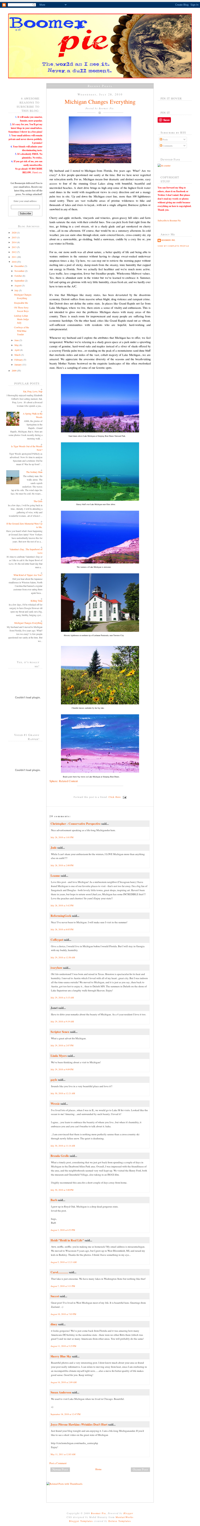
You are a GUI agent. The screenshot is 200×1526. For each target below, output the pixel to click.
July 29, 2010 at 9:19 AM (62, 1021)
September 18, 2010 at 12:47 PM (65, 1414)
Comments (167, 145)
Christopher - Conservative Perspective (76, 823)
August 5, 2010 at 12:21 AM (64, 1262)
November (19, 270)
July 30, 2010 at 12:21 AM (63, 1093)
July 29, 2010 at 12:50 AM (63, 957)
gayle (54, 1079)
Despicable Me (21, 302)
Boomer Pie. (169, 240)
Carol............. (59, 1272)
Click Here (115, 796)
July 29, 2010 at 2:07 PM (62, 1045)
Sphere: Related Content (63, 781)
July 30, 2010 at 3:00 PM (62, 1189)
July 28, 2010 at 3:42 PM (62, 905)
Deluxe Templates (119, 1520)
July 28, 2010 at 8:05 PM (62, 929)
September (19, 280)
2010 (14, 261)
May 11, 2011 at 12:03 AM (63, 1454)
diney (54, 1324)
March (17, 354)
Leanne (55, 875)
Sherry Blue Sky (61, 1356)
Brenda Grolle (60, 1156)
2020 (14, 232)
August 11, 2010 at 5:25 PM (63, 1346)
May (16, 345)
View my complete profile (173, 246)
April (17, 349)
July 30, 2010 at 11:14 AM (63, 1145)
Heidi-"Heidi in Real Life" (67, 1240)
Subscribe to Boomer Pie (169, 220)
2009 (14, 370)
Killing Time (36, 600)
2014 (14, 242)
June (16, 340)
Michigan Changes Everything (28, 622)
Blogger (128, 1513)
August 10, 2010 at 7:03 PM (63, 1314)
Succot (55, 1296)
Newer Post (60, 1469)
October (18, 275)
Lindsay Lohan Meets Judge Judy (21, 319)
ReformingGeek (61, 915)
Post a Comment (58, 1463)
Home (98, 1469)
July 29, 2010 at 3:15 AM (62, 997)
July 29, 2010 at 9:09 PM (62, 1069)
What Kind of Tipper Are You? (27, 574)
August (18, 285)
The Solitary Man (34, 471)
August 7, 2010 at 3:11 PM (63, 1286)
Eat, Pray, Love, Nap (32, 391)
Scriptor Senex (60, 1032)
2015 (14, 237)
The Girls (38, 501)
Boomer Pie (98, 1513)
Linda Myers (59, 1055)
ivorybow (56, 967)
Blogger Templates (81, 1520)
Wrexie (55, 1103)
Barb (54, 1200)
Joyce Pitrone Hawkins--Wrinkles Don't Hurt (79, 1424)
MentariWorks (125, 1517)
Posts (165, 139)
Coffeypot (57, 939)
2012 (14, 251)
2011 (14, 256)
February (18, 359)
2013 (14, 247)
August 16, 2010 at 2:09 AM (64, 1382)
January (18, 364)
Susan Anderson (61, 1392)
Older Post (140, 1469)
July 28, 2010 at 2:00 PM (62, 865)
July (16, 290)
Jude (54, 847)
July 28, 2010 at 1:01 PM (62, 837)
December (19, 266)
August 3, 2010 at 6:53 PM (63, 1230)
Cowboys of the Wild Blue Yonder (21, 331)
